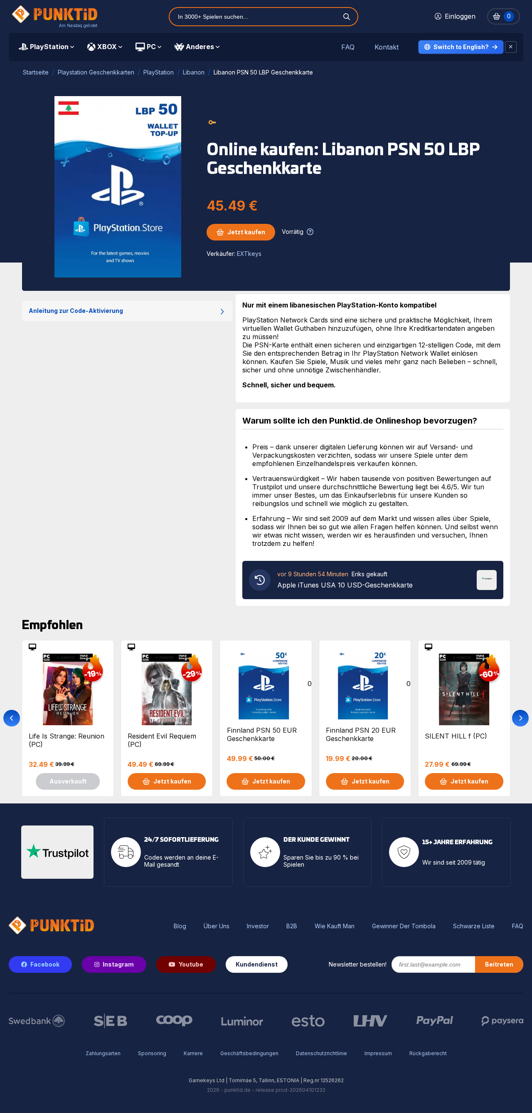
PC (151, 46)
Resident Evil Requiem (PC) (162, 740)
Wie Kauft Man (335, 926)
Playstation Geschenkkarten (96, 72)
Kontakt (386, 47)
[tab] (46, 47)
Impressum (378, 1053)
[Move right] (520, 718)
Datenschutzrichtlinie (321, 1053)
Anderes (200, 46)
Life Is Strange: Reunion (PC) (66, 740)
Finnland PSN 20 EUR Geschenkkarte (361, 734)
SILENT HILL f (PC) (456, 736)
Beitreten (499, 964)
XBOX (107, 46)
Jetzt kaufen (246, 231)
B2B (291, 926)
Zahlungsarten (103, 1053)
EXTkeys (249, 253)
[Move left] (11, 718)
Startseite (36, 72)
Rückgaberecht (428, 1053)
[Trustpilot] (487, 579)
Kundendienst (257, 964)
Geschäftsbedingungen (249, 1053)
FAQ (348, 47)
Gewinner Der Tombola (404, 926)
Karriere (193, 1053)
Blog (180, 926)
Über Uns (216, 926)
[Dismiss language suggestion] (511, 47)
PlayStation (49, 46)
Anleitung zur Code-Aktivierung (76, 310)
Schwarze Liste (474, 926)
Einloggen (460, 16)
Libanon (193, 72)
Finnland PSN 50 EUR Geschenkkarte (262, 734)
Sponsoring (152, 1053)
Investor (258, 926)
